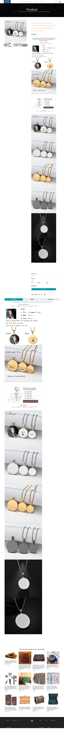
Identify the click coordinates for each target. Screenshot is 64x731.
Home (21, 1)
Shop (25, 1)
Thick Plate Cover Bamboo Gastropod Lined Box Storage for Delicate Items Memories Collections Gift (11, 662)
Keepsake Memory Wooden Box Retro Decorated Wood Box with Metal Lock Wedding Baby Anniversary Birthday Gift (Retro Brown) (39, 666)
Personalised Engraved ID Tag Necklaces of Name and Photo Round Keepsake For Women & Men (34, 11)
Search (42, 1)
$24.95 (33, 286)
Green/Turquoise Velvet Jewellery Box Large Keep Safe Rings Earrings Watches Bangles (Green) (53, 708)
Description (13, 299)
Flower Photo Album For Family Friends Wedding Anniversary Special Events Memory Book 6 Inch (52, 687)
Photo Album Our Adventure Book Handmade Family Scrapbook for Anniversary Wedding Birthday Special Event (38, 688)
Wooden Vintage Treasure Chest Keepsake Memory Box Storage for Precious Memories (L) (39, 708)
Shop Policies (36, 1)
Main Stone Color (34, 273)
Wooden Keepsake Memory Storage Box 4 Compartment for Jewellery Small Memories (25, 708)
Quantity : (33, 282)
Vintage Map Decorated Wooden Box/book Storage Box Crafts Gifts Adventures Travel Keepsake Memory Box (11, 708)
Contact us (30, 1)
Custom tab (50, 299)
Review (32, 299)
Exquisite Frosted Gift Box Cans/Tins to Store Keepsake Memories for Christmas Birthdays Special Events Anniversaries (25, 687)
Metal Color (33, 278)
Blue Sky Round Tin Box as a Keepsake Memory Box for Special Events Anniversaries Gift (53, 666)
